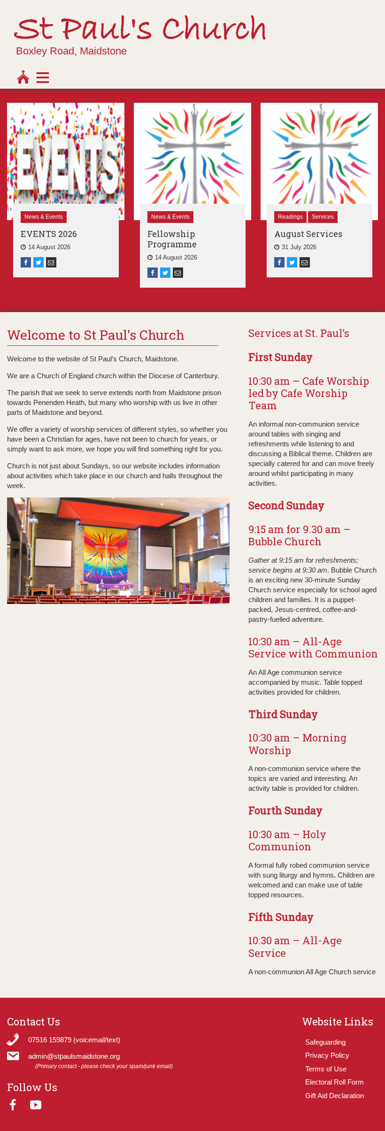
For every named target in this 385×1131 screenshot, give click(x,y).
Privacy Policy (327, 1055)
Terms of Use (325, 1069)
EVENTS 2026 (49, 233)
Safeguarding (325, 1042)
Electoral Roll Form (334, 1082)
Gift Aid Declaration (334, 1096)
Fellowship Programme (172, 239)
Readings (290, 217)
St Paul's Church (141, 30)
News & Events (43, 217)
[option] (65, 190)
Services (323, 217)
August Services (308, 233)
